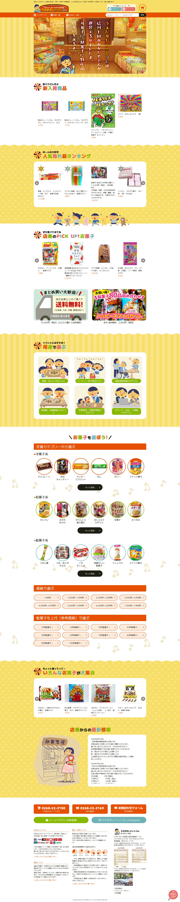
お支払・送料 (74, 15)
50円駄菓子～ (47, 635)
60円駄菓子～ (76, 635)
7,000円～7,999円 (133, 605)
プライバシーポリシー (122, 891)
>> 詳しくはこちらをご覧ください (45, 856)
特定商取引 (118, 888)
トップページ (42, 15)
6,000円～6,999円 (104, 605)
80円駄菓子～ (133, 635)
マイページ (130, 9)
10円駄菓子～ (47, 627)
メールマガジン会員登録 (63, 820)
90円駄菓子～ (47, 643)
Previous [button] (37, 183)
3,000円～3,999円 (133, 597)
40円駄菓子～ (133, 627)
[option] (50, 110)
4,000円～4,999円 (47, 605)
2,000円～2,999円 (104, 597)
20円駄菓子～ (76, 627)
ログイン (115, 9)
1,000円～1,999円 (76, 597)
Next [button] (143, 183)
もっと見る (90, 487)
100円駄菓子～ (75, 643)
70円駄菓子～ (104, 635)
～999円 (47, 597)
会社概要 (118, 893)
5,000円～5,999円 (76, 605)
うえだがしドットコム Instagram (121, 820)
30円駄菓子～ (104, 627)
